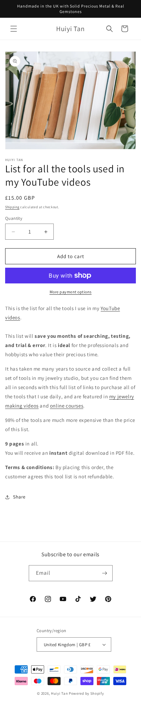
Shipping (12, 207)
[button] (13, 28)
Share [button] (19, 497)
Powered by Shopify (86, 693)
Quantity (13, 218)
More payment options (71, 291)
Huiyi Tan (59, 693)
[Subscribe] (104, 573)
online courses (66, 405)
